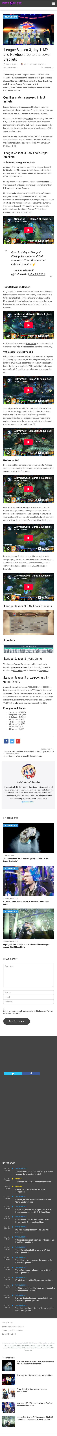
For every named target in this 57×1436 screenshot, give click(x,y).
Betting (18, 1179)
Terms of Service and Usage (12, 1327)
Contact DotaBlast (9, 1334)
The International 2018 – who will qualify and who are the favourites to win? (34, 1172)
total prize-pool (20, 703)
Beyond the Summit (20, 667)
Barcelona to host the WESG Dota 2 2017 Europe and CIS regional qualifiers (32, 1221)
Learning (18, 1186)
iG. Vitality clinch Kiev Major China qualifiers (33, 1280)
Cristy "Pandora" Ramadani (34, 64)
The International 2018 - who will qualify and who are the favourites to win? (35, 1362)
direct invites (31, 344)
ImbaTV (45, 667)
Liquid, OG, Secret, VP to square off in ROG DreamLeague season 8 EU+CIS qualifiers (33, 1210)
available (7, 693)
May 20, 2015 (37, 274)
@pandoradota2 (27, 802)
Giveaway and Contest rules (12, 1330)
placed (16, 193)
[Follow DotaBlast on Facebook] (31, 1073)
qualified (29, 118)
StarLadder (17, 671)
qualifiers (7, 203)
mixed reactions (27, 347)
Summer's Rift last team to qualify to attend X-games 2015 (29, 751)
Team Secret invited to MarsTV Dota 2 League (22, 756)
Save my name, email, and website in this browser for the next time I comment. (28, 1012)
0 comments (49, 68)
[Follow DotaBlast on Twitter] (13, 1073)
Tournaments (11, 17)
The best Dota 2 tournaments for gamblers (33, 1182)
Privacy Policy (7, 1323)
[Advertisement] (28, 1054)
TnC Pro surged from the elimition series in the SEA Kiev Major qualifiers (35, 1289)
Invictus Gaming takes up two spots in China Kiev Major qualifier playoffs (33, 1299)
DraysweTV (43, 671)
